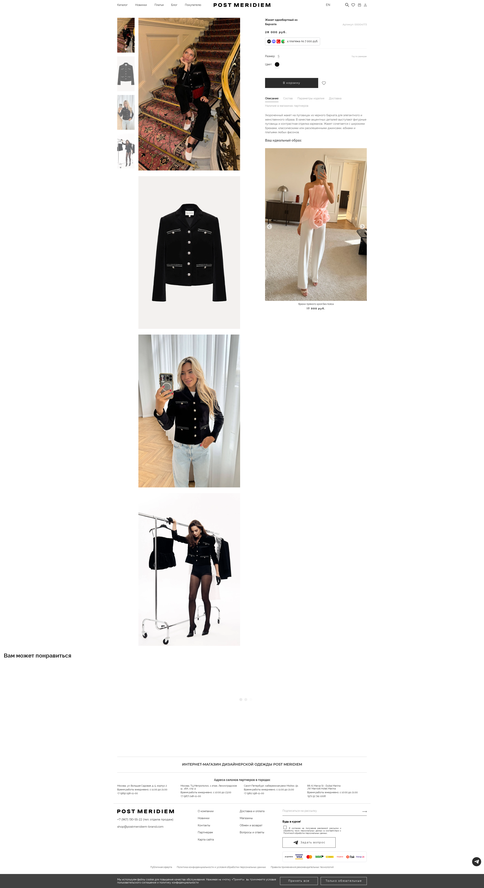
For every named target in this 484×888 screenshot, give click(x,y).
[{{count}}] (359, 5)
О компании (206, 811)
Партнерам (205, 832)
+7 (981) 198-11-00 (254, 793)
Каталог (122, 5)
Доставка (335, 98)
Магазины (246, 818)
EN (328, 5)
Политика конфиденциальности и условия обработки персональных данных (221, 867)
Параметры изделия (310, 98)
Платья (159, 5)
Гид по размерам (359, 56)
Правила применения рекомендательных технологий (302, 867)
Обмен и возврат (251, 825)
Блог (174, 5)
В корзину (291, 83)
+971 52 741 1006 (316, 796)
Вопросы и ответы (252, 832)
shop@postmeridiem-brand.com (140, 826)
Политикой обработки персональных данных (305, 833)
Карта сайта (206, 839)
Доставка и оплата (252, 811)
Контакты (204, 825)
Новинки (141, 5)
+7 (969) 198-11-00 (127, 793)
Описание (271, 98)
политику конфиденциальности (179, 882)
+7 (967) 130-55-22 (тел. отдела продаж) (145, 819)
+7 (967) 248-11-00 (191, 796)
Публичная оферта (161, 867)
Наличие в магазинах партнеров (286, 105)
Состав (288, 98)
